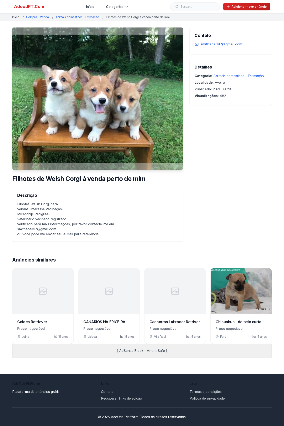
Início (90, 7)
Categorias (114, 7)
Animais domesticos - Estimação (77, 17)
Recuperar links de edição (121, 398)
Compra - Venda (37, 17)
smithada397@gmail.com (221, 44)
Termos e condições (206, 392)
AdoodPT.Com (29, 6)
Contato (107, 392)
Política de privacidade (207, 398)
